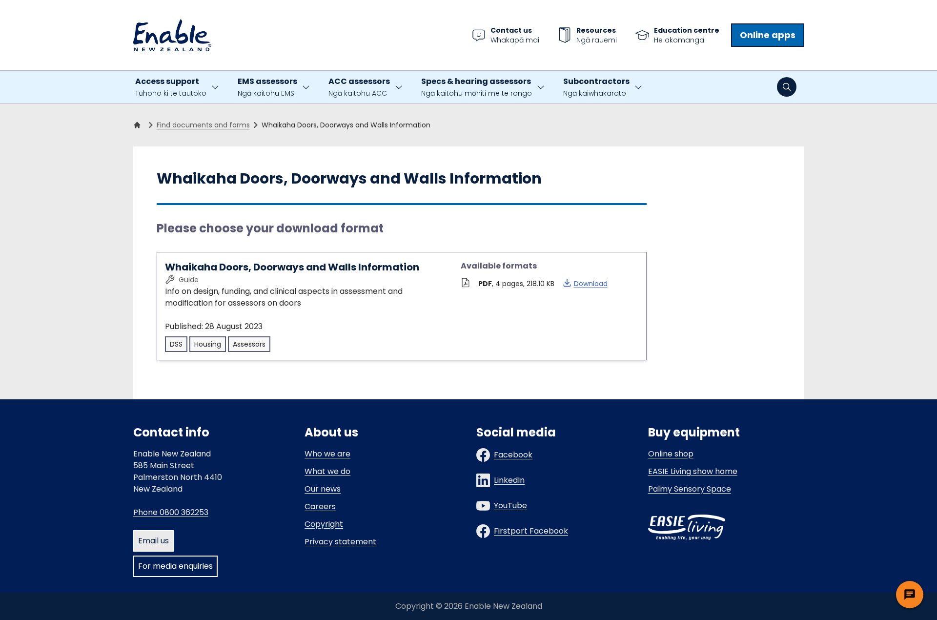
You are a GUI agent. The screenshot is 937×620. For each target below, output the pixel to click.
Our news (323, 489)
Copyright (324, 524)
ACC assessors (359, 87)
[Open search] (786, 87)
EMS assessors (267, 87)
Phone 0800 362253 (170, 512)
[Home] (139, 125)
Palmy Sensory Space (689, 489)
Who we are (327, 453)
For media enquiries (175, 566)
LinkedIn (509, 480)
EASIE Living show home (692, 471)
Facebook (513, 454)
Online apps (767, 35)
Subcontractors (596, 87)
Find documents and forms (203, 125)
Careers (320, 506)
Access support (170, 87)
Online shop (670, 453)
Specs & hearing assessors (476, 87)
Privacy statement (340, 541)
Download (585, 283)
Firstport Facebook (531, 531)
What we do (327, 471)
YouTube (510, 505)
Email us (153, 540)
